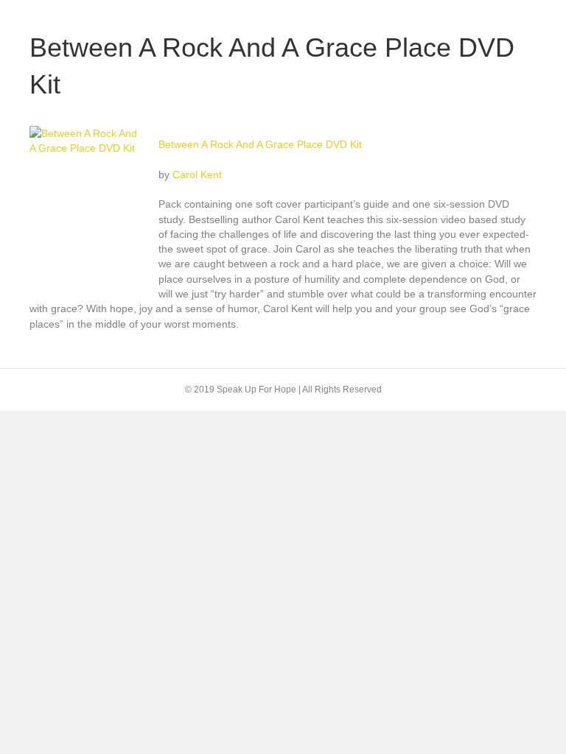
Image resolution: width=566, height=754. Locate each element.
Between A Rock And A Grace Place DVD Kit (260, 144)
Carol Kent (197, 174)
